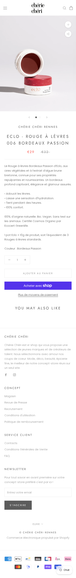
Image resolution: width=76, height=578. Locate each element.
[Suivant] (46, 117)
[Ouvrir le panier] (71, 8)
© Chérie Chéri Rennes (38, 532)
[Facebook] (5, 374)
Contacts (10, 443)
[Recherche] (64, 7)
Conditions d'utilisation (19, 415)
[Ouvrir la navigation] (5, 7)
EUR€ (36, 524)
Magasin (10, 396)
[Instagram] (14, 374)
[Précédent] (29, 117)
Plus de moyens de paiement (38, 295)
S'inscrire (18, 505)
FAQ (7, 456)
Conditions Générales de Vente (26, 449)
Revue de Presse (15, 402)
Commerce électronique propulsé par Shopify (38, 538)
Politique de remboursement (24, 422)
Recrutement (13, 409)
